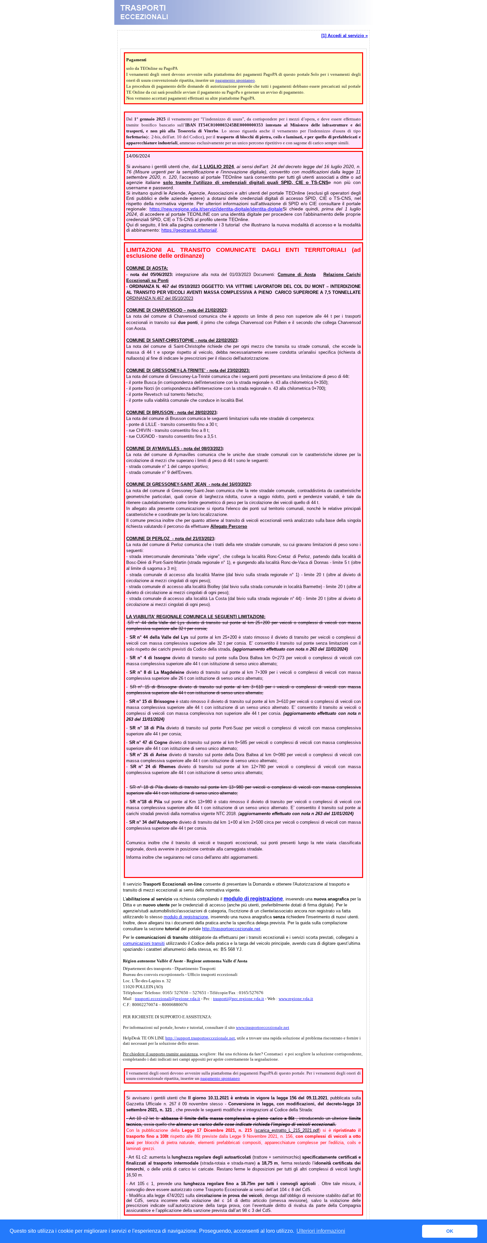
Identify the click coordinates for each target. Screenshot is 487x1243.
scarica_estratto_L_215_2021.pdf (287, 1130)
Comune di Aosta (296, 274)
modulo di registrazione (186, 916)
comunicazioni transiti (144, 943)
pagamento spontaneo (235, 80)
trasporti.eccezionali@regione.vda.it (167, 998)
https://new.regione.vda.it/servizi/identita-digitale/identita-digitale (216, 208)
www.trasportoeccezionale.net (262, 1027)
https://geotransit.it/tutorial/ (189, 230)
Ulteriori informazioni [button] (321, 1231)
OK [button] (449, 1231)
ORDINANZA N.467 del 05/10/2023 (159, 298)
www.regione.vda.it (296, 998)
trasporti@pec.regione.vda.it (238, 998)
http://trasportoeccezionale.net (231, 928)
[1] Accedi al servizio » (344, 35)
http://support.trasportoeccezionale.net (200, 1038)
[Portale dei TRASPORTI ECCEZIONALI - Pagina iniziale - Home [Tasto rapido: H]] (243, 23)
